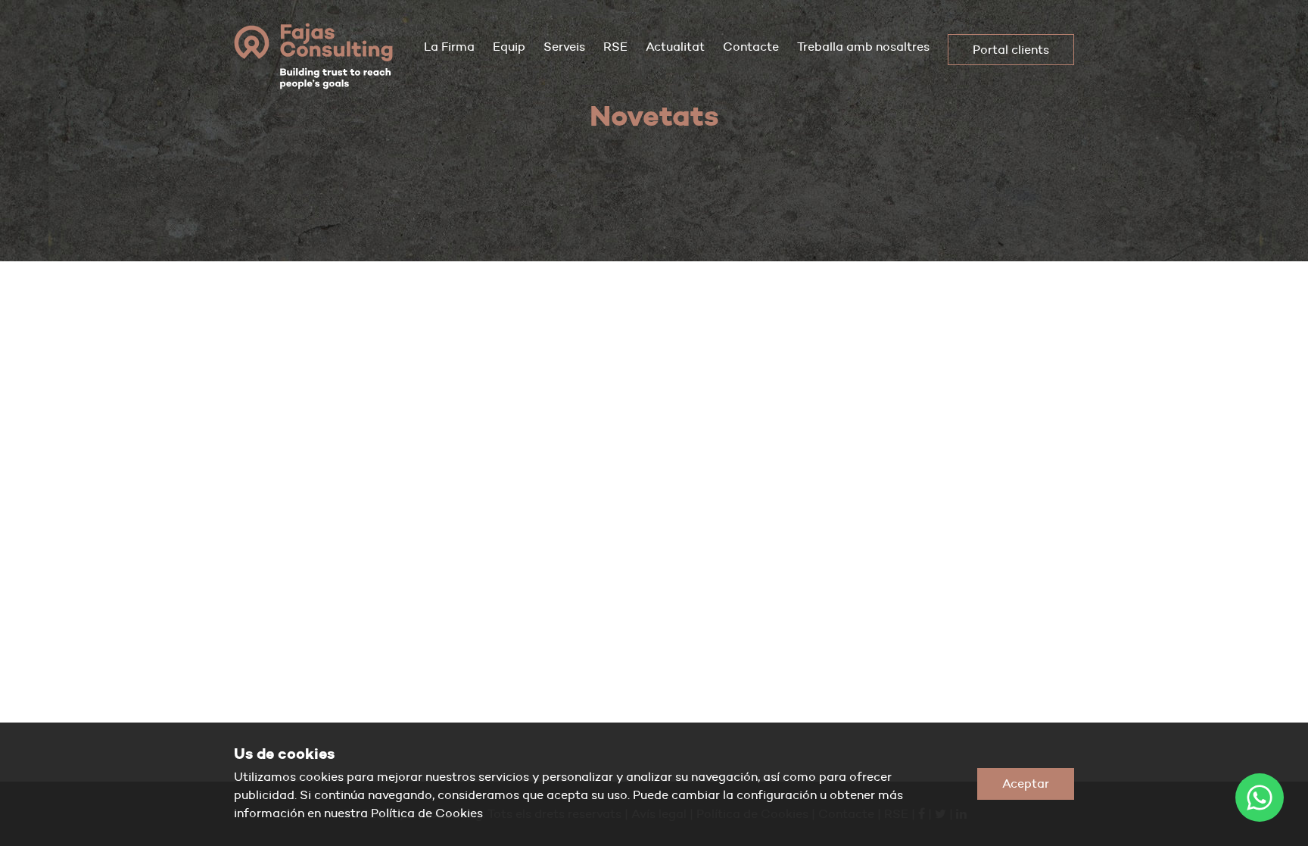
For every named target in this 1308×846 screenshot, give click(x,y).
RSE (615, 46)
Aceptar (1025, 783)
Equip (509, 46)
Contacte (751, 46)
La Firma (449, 46)
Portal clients (1011, 49)
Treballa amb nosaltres (863, 46)
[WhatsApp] (1259, 797)
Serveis (564, 46)
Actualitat (675, 46)
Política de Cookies (427, 813)
